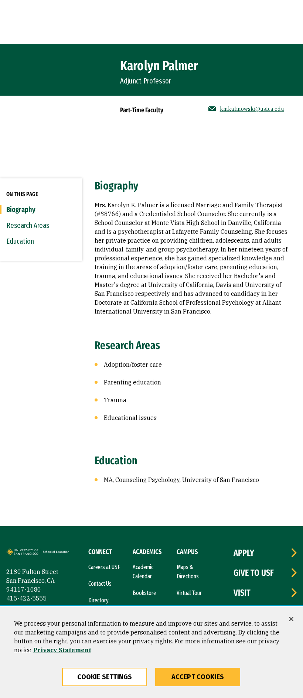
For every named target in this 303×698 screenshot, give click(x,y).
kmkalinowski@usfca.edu (252, 109)
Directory (98, 600)
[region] (151, 652)
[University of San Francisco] (24, 553)
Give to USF (254, 572)
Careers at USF (104, 567)
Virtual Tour (189, 592)
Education (20, 241)
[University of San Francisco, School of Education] (58, 553)
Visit (242, 592)
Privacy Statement (62, 650)
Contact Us (100, 583)
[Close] (291, 619)
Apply (244, 552)
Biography (20, 209)
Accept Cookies (197, 677)
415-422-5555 (26, 598)
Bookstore (144, 592)
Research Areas (27, 225)
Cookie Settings (104, 677)
